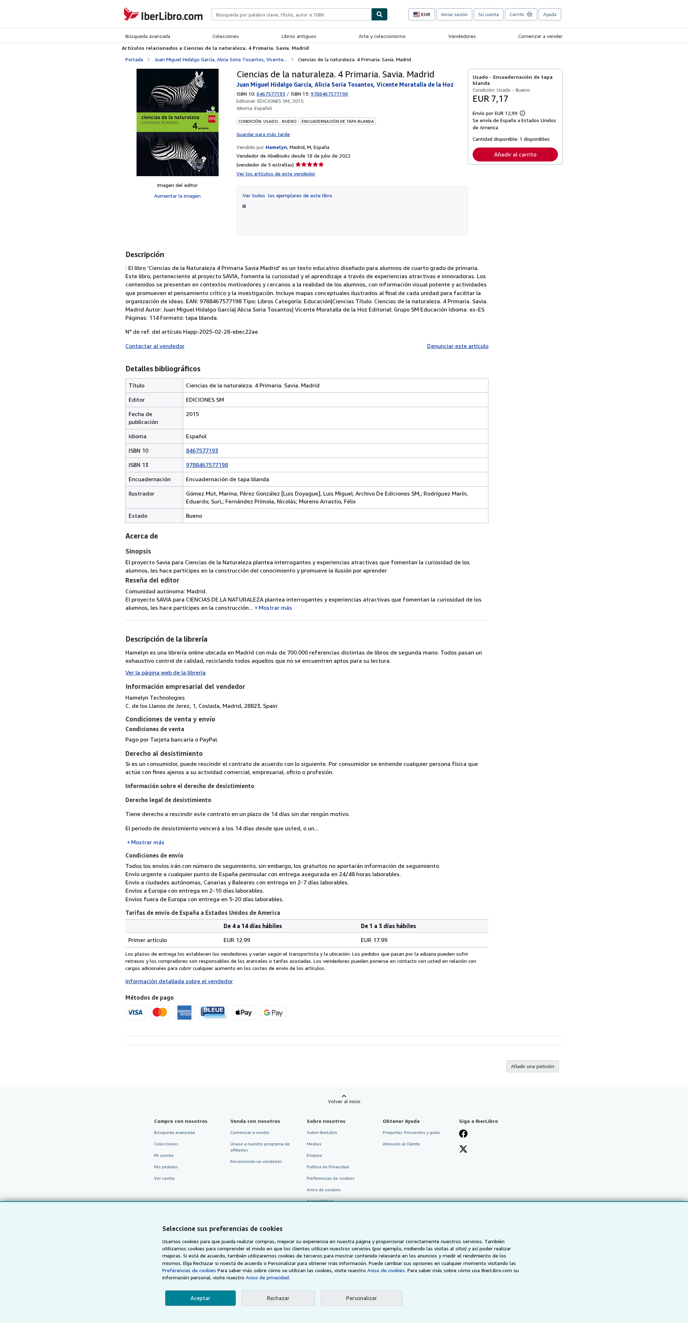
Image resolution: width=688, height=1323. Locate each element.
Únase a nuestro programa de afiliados (260, 1147)
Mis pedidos (166, 1166)
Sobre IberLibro (322, 1132)
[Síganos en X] (463, 1150)
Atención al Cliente (401, 1143)
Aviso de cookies (324, 1189)
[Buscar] (379, 14)
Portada (134, 59)
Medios (314, 1143)
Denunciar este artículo (457, 345)
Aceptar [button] (200, 1298)
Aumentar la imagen (177, 196)
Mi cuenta (163, 1155)
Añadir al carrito (515, 154)
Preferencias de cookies (189, 1270)
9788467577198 (207, 464)
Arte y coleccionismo (382, 36)
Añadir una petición (532, 1066)
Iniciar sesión (454, 14)
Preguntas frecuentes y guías (411, 1132)
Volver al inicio (344, 1101)
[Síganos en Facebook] (463, 1134)
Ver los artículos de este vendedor (275, 173)
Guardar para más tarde (263, 134)
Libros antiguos (299, 36)
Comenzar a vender (540, 36)
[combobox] (291, 14)
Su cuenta (488, 14)
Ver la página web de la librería (165, 672)
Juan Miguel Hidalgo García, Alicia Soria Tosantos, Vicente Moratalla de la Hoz (345, 84)
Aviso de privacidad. (268, 1277)
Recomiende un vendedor (256, 1161)
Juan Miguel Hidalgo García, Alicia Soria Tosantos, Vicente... (220, 59)
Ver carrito (164, 1178)
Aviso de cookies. (386, 1270)
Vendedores (462, 36)
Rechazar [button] (278, 1298)
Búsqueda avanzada (147, 36)
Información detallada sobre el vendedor (179, 981)
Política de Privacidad (328, 1166)
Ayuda (549, 14)
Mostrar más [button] (275, 607)
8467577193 (271, 94)
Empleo (314, 1155)
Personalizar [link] (361, 1298)
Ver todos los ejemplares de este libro (287, 195)
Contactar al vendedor (155, 345)
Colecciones (225, 36)
